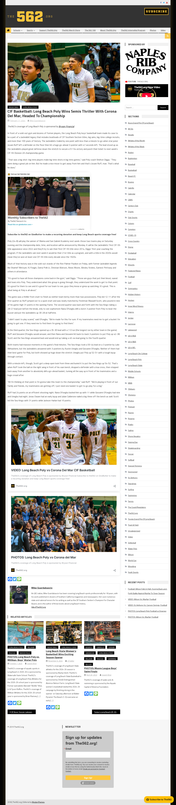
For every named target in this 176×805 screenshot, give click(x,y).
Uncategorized (134, 530)
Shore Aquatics (134, 436)
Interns (131, 312)
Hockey (131, 300)
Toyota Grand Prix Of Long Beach (141, 519)
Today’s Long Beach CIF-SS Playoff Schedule (107, 712)
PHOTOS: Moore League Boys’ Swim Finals (100, 669)
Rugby (130, 424)
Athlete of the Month (136, 140)
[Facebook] (10, 579)
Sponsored (132, 471)
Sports (30, 30)
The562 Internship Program (133, 30)
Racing (131, 412)
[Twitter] (15, 579)
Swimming (112, 658)
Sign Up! (88, 777)
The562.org (133, 513)
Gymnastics (133, 288)
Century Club (133, 205)
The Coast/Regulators (137, 507)
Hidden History (134, 294)
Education (132, 258)
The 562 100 (90, 30)
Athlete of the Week (136, 146)
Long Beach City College (137, 353)
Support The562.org (48, 30)
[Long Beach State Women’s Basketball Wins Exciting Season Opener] (64, 632)
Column (131, 223)
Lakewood (90, 653)
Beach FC (132, 176)
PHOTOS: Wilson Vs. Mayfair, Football (143, 617)
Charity (131, 211)
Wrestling (132, 566)
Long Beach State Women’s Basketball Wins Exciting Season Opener (61, 654)
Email (68, 749)
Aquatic (89, 647)
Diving (130, 247)
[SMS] (19, 579)
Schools (16, 30)
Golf (129, 282)
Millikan (31, 647)
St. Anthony (133, 477)
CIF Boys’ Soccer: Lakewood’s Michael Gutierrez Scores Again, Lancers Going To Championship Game (23, 712)
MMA (130, 383)
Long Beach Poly (30, 107)
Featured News (134, 270)
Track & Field (133, 525)
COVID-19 (132, 235)
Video (163, 30)
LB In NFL (131, 347)
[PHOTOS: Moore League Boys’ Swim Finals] (102, 632)
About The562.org (108, 30)
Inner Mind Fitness (135, 306)
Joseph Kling (31, 663)
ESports (131, 264)
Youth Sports (133, 572)
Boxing (131, 182)
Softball (131, 459)
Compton (131, 229)
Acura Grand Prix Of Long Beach (141, 122)
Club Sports (132, 217)
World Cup (132, 560)
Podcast (131, 406)
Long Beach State (68, 647)
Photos (153, 30)
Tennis (131, 501)
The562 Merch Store (71, 30)
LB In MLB (132, 335)
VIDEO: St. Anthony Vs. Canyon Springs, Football (147, 605)
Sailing (130, 430)
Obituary (131, 389)
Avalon (131, 152)
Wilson (89, 664)
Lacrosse (131, 323)
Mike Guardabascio (37, 120)
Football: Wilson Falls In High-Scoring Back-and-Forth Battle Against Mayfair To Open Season (147, 591)
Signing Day (133, 442)
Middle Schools (134, 371)
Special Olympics (135, 465)
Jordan (111, 647)
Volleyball (132, 542)
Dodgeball (132, 253)
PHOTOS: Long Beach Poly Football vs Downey (147, 611)
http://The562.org (38, 607)
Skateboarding (134, 448)
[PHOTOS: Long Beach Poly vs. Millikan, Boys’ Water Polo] (26, 632)
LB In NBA (132, 341)
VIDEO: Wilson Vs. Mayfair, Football (142, 599)
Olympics (132, 394)
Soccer (131, 454)
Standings (132, 483)
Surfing (131, 489)
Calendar (131, 193)
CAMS (130, 199)
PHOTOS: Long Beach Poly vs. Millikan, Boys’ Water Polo (23, 658)
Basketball (14, 107)
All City (130, 128)
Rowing (131, 418)
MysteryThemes (38, 802)
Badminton (132, 158)
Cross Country (133, 241)
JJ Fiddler (70, 661)
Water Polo (25, 653)
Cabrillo (100, 647)
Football (131, 276)
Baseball (131, 164)
